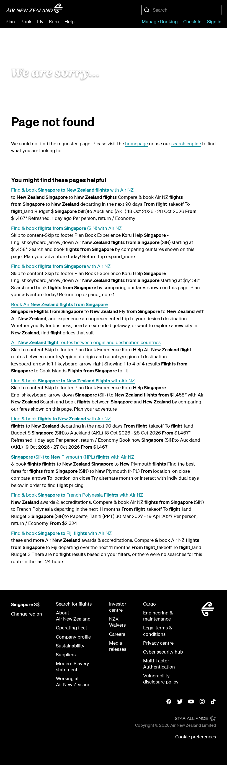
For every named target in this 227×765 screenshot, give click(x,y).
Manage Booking (160, 21)
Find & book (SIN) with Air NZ (66, 228)
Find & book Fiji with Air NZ (61, 533)
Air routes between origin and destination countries (86, 342)
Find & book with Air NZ (72, 190)
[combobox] (181, 10)
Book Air (59, 304)
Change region (26, 614)
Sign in (214, 21)
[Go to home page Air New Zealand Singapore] (34, 8)
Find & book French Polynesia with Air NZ (77, 495)
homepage (136, 143)
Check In (192, 21)
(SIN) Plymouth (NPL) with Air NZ (72, 457)
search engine (186, 143)
